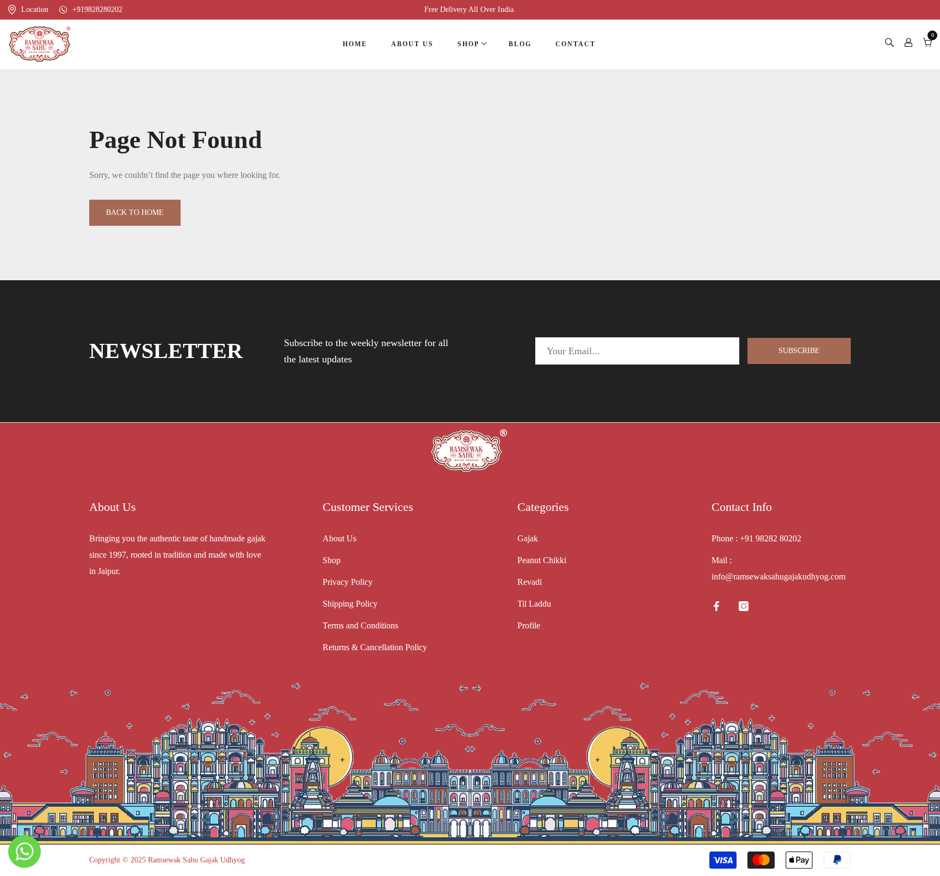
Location (34, 9)
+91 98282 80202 (770, 538)
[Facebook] (716, 606)
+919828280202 (97, 9)
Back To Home (135, 212)
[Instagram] (744, 606)
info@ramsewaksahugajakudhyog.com (778, 576)
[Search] (889, 44)
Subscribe (799, 351)
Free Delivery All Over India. (470, 9)
